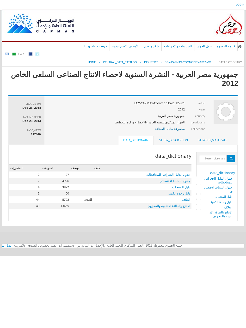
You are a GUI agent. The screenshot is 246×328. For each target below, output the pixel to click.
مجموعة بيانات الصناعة (170, 129)
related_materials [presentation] (212, 140)
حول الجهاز (204, 46)
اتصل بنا (7, 245)
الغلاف (228, 207)
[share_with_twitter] (37, 55)
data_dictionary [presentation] (135, 140)
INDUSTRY (151, 62)
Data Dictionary (230, 62)
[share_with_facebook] (30, 55)
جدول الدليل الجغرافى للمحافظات (218, 180)
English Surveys (95, 46)
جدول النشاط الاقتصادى (218, 189)
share (21, 54)
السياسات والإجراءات (178, 46)
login (240, 4)
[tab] (212, 140)
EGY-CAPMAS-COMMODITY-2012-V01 (188, 62)
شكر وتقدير (151, 46)
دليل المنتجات (224, 197)
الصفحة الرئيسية (239, 46)
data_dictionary (222, 172)
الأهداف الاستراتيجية (125, 46)
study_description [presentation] (173, 140)
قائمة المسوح (226, 46)
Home (92, 62)
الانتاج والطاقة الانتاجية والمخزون (221, 214)
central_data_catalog (120, 62)
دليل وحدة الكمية (221, 202)
